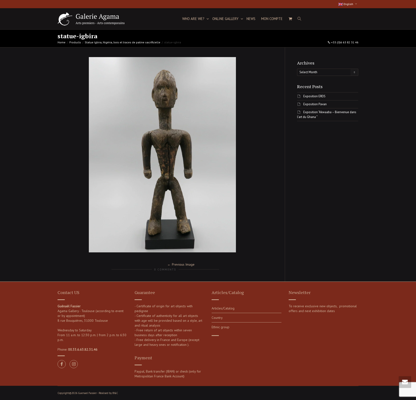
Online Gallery (226, 18)
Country (217, 317)
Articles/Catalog (223, 308)
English (348, 4)
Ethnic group (220, 327)
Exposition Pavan (315, 104)
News (251, 18)
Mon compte (272, 18)
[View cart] (290, 18)
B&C (115, 393)
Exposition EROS (314, 96)
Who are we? (193, 18)
